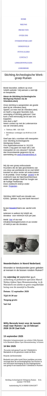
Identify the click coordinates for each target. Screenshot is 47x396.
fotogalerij (13, 208)
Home (23, 19)
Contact (23, 57)
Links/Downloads (23, 63)
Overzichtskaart (23, 41)
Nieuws (23, 24)
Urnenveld (23, 46)
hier (11, 220)
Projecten (24, 30)
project (31, 175)
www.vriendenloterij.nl (26, 155)
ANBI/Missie (23, 68)
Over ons (23, 35)
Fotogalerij (24, 52)
